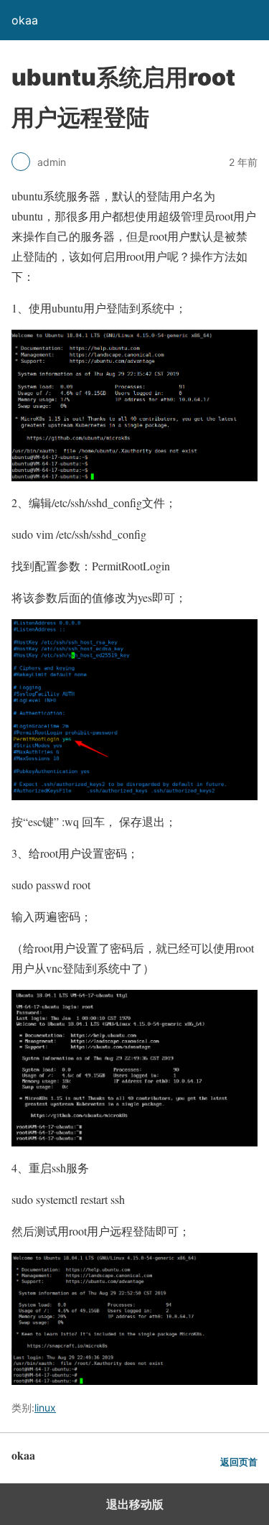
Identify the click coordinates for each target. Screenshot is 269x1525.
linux (45, 1407)
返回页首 (239, 1462)
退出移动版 (135, 1504)
